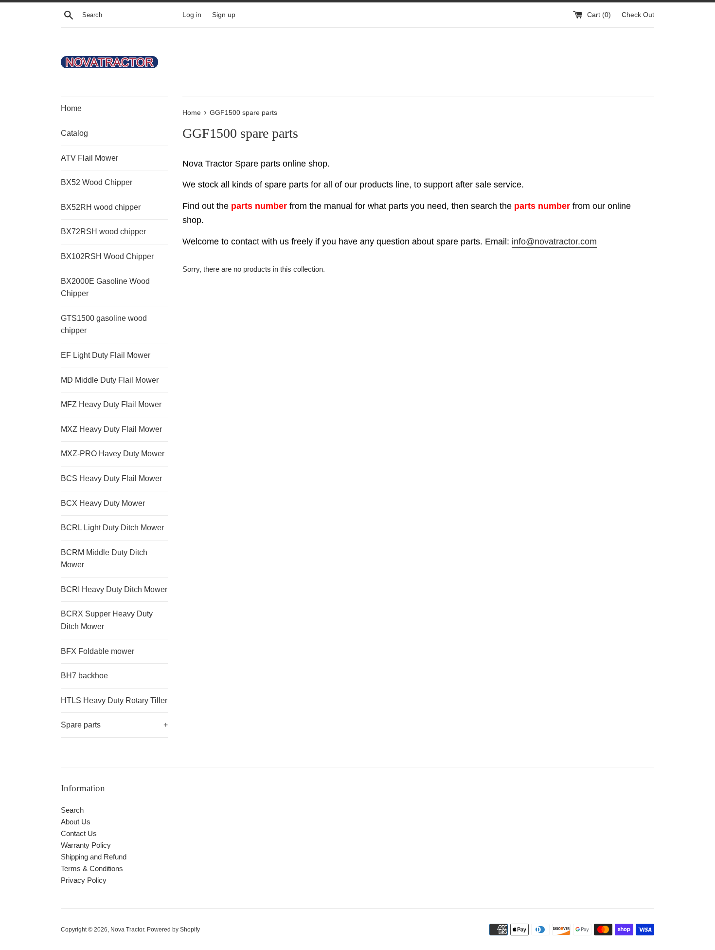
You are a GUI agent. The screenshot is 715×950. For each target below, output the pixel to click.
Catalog (74, 133)
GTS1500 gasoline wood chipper (104, 324)
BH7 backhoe (84, 675)
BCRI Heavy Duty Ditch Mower (114, 589)
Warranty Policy (86, 845)
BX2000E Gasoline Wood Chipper (105, 287)
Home (71, 108)
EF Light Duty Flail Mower (105, 355)
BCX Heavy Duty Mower (103, 503)
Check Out (638, 15)
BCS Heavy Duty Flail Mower (111, 478)
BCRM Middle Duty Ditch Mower (104, 558)
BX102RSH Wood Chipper (107, 256)
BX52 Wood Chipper (96, 182)
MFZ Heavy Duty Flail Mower (111, 404)
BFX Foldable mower (97, 651)
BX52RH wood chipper (101, 207)
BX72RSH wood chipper (103, 231)
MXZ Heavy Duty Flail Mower (111, 429)
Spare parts (114, 725)
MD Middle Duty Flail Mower (110, 380)
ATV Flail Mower (89, 158)
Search (72, 810)
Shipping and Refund (93, 857)
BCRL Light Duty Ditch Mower (112, 527)
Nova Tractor (127, 929)
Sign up (223, 15)
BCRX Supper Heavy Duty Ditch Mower (107, 620)
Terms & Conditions (92, 868)
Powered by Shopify (173, 929)
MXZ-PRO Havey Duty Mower (112, 453)
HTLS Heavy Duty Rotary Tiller (114, 700)
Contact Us (79, 833)
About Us (75, 822)
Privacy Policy (84, 880)
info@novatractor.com (554, 241)
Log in (191, 15)
